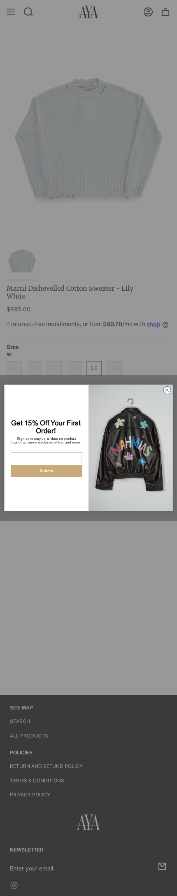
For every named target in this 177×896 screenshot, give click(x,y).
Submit (46, 471)
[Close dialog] (167, 390)
